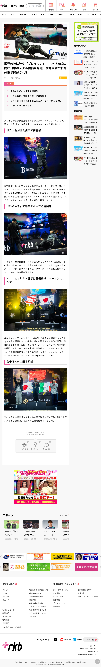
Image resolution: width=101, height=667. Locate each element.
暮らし (61, 14)
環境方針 (32, 600)
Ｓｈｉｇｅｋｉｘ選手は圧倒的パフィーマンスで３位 (34, 100)
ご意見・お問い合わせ (37, 606)
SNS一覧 (90, 639)
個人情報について (85, 590)
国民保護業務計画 (36, 596)
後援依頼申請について (37, 610)
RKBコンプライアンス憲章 (88, 596)
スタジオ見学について (37, 613)
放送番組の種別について (38, 590)
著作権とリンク (93, 651)
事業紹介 (5, 613)
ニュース (33, 14)
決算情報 (56, 606)
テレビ (4, 14)
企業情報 (56, 593)
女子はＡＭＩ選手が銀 (19, 105)
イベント (23, 14)
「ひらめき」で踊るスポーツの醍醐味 (27, 95)
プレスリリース (59, 603)
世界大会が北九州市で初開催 (22, 91)
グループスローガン (60, 590)
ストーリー (6, 616)
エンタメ (70, 14)
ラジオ (13, 14)
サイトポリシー (93, 646)
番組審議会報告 (35, 593)
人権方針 (81, 593)
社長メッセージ (8, 610)
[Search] (39, 6)
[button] (1, 556)
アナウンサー (91, 14)
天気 (42, 14)
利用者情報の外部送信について (88, 654)
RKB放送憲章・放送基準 (12, 627)
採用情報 (5, 620)
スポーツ (51, 14)
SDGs (80, 14)
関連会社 (32, 616)
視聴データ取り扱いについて (89, 649)
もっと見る (63, 515)
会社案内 (5, 623)
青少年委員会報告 (36, 603)
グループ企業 (58, 596)
